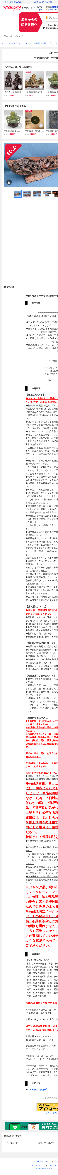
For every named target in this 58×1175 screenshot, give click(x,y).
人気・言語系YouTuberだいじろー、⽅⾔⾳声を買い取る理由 (28, 2)
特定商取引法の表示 (43, 1168)
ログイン (40, 10)
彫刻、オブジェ (48, 43)
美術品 (37, 43)
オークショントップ (9, 43)
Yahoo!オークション (42, 1161)
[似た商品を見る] (9, 182)
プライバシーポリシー (37, 1165)
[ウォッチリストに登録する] (20, 86)
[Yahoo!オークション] (19, 6)
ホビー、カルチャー (26, 43)
